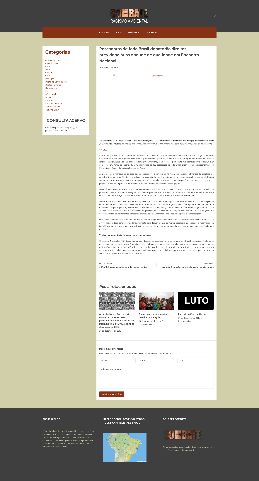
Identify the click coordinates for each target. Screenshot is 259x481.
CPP (105, 149)
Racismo (49, 100)
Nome (105, 360)
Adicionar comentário (111, 369)
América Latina (51, 63)
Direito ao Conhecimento (56, 82)
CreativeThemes (90, 476)
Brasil (47, 69)
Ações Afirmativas (53, 60)
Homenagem (51, 88)
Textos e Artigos (150, 32)
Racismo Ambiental (53, 103)
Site (181, 360)
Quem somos (104, 32)
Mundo (48, 97)
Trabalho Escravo (53, 110)
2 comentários (184, 321)
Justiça (48, 91)
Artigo (48, 66)
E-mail (144, 360)
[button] (112, 32)
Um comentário (146, 324)
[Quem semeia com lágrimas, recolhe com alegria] (156, 301)
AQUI (191, 450)
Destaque (49, 78)
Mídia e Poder (51, 94)
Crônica (48, 72)
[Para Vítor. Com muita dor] (196, 301)
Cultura (48, 75)
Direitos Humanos (53, 85)
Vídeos (119, 32)
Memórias (132, 32)
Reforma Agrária (52, 106)
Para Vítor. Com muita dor (192, 314)
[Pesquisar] (215, 16)
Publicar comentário (112, 394)
